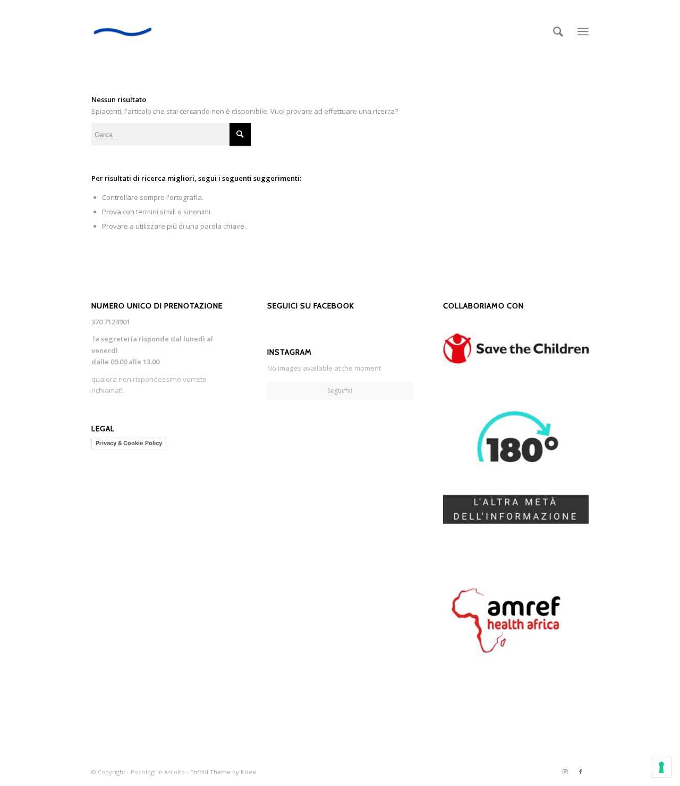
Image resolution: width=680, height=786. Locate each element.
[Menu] (583, 32)
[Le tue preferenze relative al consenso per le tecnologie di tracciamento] (661, 767)
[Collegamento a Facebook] (581, 772)
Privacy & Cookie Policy (129, 443)
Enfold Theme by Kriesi (223, 772)
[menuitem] (558, 31)
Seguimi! (339, 390)
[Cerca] (558, 31)
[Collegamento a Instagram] (565, 772)
